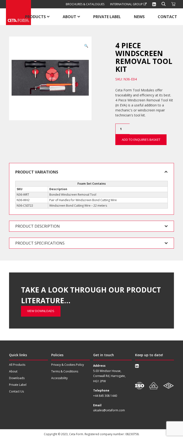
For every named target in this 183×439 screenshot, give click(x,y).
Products (35, 16)
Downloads (17, 378)
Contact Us (16, 391)
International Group (126, 4)
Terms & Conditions (64, 371)
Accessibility (59, 378)
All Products (17, 365)
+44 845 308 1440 (105, 396)
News (139, 16)
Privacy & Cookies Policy (67, 365)
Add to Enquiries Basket (141, 139)
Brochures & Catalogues (85, 4)
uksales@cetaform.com (109, 410)
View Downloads (40, 311)
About (69, 16)
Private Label (107, 16)
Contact (167, 16)
